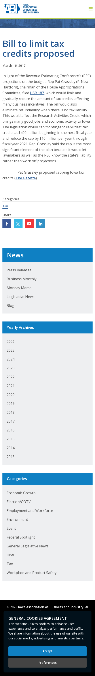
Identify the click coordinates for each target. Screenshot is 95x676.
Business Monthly (21, 278)
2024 (11, 359)
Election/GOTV (19, 501)
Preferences (47, 662)
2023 (11, 368)
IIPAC (11, 555)
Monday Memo (19, 287)
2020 (11, 394)
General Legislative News (27, 546)
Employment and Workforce (30, 510)
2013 (11, 456)
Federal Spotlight (21, 537)
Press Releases (19, 270)
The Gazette (25, 178)
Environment (17, 519)
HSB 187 (37, 92)
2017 (11, 421)
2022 (11, 376)
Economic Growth (21, 492)
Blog (10, 305)
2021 (11, 385)
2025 (11, 350)
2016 (11, 430)
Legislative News (20, 296)
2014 (11, 447)
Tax (5, 206)
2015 (11, 439)
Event (11, 528)
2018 (11, 412)
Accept (47, 651)
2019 (11, 403)
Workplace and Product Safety (32, 572)
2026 (11, 341)
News (15, 255)
